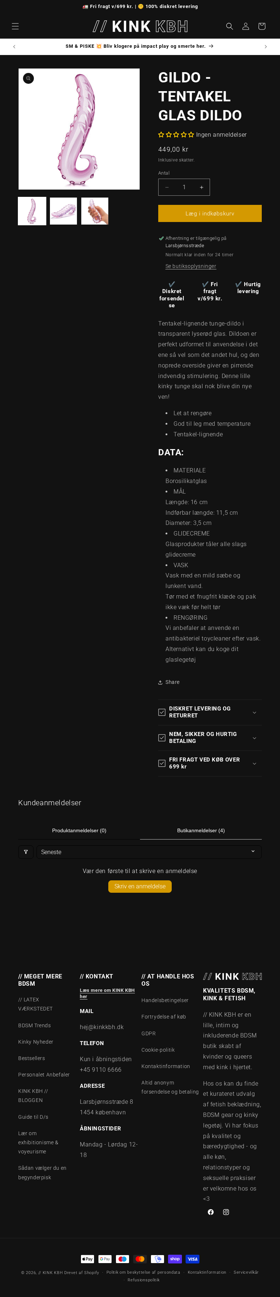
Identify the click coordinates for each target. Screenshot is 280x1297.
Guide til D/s (33, 1117)
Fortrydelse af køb (163, 1017)
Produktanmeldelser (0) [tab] (79, 830)
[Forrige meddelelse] (14, 47)
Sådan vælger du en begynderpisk (42, 1172)
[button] (15, 26)
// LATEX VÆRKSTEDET (35, 1004)
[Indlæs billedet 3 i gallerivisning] (95, 211)
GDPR (148, 1033)
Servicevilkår (246, 1272)
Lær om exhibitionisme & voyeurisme (38, 1142)
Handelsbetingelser (165, 1000)
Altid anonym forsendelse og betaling (170, 1087)
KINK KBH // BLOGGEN (33, 1095)
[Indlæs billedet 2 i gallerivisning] (63, 211)
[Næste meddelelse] (266, 47)
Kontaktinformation (165, 1066)
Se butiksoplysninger (191, 266)
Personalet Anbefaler (44, 1075)
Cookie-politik (158, 1050)
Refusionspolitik (143, 1280)
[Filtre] (26, 852)
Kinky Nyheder (36, 1042)
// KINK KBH (50, 1272)
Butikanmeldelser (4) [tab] (201, 830)
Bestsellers (31, 1058)
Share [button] (173, 682)
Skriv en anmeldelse (140, 886)
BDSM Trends (34, 1025)
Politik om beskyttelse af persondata (143, 1272)
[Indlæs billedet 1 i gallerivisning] (32, 211)
